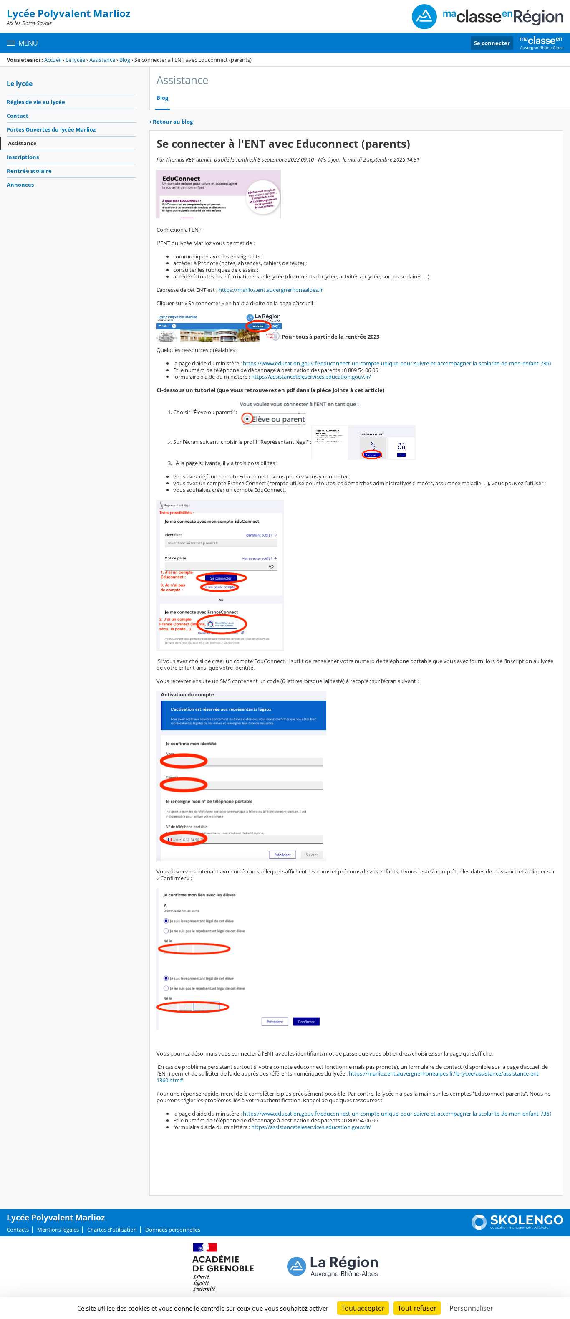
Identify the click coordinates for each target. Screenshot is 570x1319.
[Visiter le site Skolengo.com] (517, 1228)
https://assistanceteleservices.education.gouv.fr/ (311, 376)
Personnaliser (471, 1308)
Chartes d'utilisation (112, 1229)
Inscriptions (23, 157)
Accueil (52, 59)
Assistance (102, 59)
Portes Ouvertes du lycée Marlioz (51, 129)
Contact (17, 115)
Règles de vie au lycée (36, 102)
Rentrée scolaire (29, 171)
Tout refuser (417, 1308)
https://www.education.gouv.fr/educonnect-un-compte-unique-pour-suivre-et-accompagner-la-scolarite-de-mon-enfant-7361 (397, 363)
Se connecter (492, 43)
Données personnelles (172, 1229)
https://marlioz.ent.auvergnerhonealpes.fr (271, 290)
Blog (124, 59)
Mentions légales (58, 1229)
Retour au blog (171, 121)
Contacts (18, 1229)
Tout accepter (363, 1308)
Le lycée (75, 59)
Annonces (20, 184)
